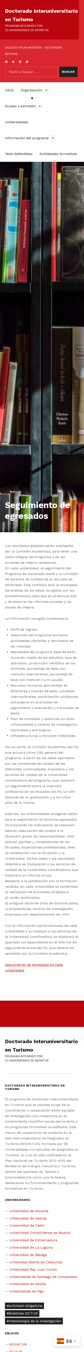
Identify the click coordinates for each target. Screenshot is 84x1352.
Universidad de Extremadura (33, 1240)
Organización (31, 90)
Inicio (9, 90)
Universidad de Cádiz (26, 1225)
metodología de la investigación (35, 1321)
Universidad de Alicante (28, 1211)
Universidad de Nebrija (28, 1218)
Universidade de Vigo (26, 1291)
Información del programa (27, 138)
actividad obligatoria (25, 1306)
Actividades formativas (58, 154)
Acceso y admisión (20, 106)
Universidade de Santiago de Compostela (43, 1277)
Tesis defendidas (19, 154)
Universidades (16, 122)
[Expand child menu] (46, 90)
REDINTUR (18, 1344)
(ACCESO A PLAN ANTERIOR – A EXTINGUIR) (33, 47)
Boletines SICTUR (23, 1313)
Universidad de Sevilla (27, 1284)
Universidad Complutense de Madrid (39, 1233)
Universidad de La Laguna (31, 1247)
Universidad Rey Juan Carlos (33, 1269)
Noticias (11, 53)
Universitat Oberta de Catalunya (35, 1262)
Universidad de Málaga (28, 1255)
